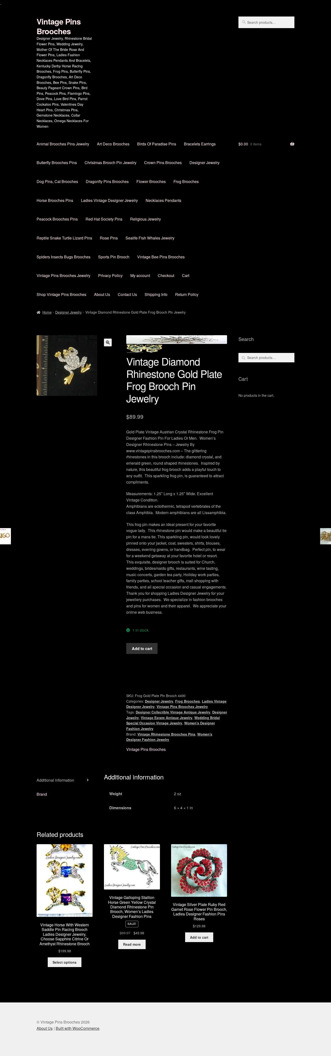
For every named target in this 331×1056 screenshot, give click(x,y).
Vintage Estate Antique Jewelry (166, 717)
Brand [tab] (42, 794)
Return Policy (186, 294)
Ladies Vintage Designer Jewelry (109, 200)
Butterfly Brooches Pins (57, 162)
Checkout (166, 275)
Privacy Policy (110, 275)
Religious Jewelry (145, 219)
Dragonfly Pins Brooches (107, 181)
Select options (65, 962)
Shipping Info (156, 294)
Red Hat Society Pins (104, 219)
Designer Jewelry (204, 162)
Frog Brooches (186, 181)
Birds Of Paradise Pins (156, 144)
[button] (108, 342)
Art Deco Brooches (113, 144)
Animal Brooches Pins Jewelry (63, 144)
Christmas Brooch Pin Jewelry (110, 162)
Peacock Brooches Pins (57, 219)
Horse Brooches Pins (55, 200)
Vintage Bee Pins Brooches (161, 257)
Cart (185, 275)
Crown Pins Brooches (163, 162)
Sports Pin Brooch (113, 257)
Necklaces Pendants (163, 200)
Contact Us (127, 294)
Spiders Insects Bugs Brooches (63, 257)
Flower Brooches (151, 181)
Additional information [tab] (55, 780)
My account (140, 275)
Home (47, 312)
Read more (132, 944)
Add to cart (142, 648)
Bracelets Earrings (200, 144)
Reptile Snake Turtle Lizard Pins (64, 238)
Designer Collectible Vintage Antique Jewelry (173, 712)
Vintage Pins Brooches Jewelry (63, 275)
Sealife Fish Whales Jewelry (150, 238)
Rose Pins (109, 238)
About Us (102, 294)
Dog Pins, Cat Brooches (57, 181)
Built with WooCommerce (77, 1028)
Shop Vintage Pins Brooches (61, 294)
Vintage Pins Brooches (59, 26)
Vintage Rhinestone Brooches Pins (166, 734)
